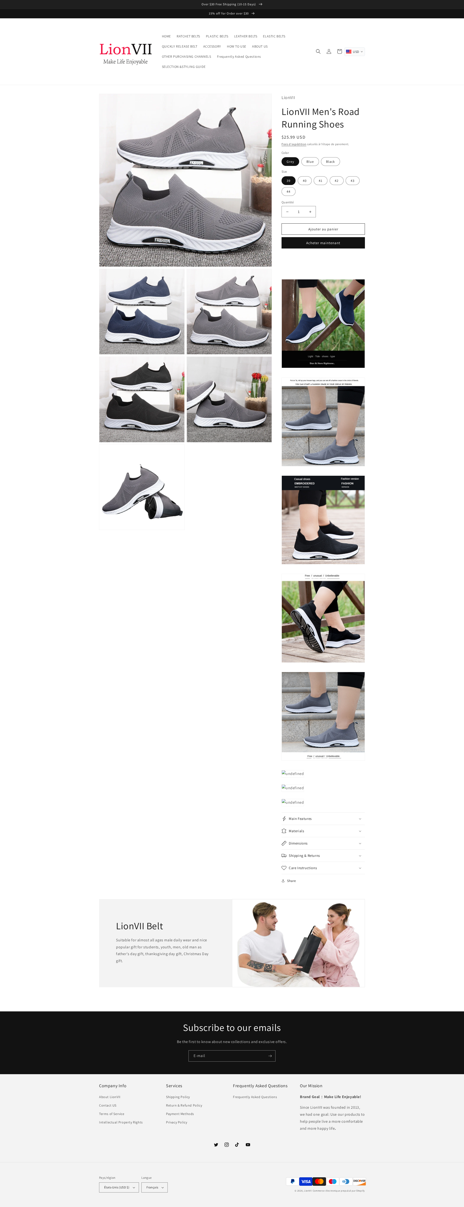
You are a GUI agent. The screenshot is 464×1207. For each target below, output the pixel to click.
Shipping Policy (178, 1097)
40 (305, 180)
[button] (318, 51)
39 (288, 180)
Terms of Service (111, 1114)
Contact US (107, 1105)
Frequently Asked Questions (255, 1097)
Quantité (288, 202)
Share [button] (291, 881)
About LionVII (110, 1097)
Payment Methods (180, 1114)
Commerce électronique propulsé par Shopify (339, 1190)
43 (353, 180)
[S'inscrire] (270, 1056)
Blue (310, 161)
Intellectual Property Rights (121, 1122)
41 (320, 180)
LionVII (308, 1190)
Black (330, 161)
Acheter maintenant (323, 243)
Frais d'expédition (294, 144)
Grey (290, 161)
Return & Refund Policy (184, 1105)
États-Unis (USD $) (116, 1187)
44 (288, 191)
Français (152, 1187)
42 (337, 180)
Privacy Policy (176, 1122)
